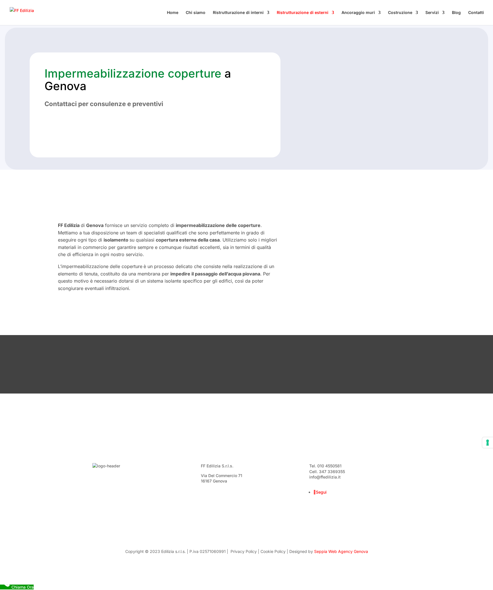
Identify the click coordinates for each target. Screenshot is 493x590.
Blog (456, 13)
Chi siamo (195, 13)
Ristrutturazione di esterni (302, 13)
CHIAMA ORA (85, 124)
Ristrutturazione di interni (238, 13)
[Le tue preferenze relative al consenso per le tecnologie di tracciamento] (487, 442)
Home (172, 13)
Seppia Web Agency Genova (341, 551)
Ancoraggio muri (358, 13)
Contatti (476, 13)
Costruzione (400, 13)
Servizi (432, 13)
